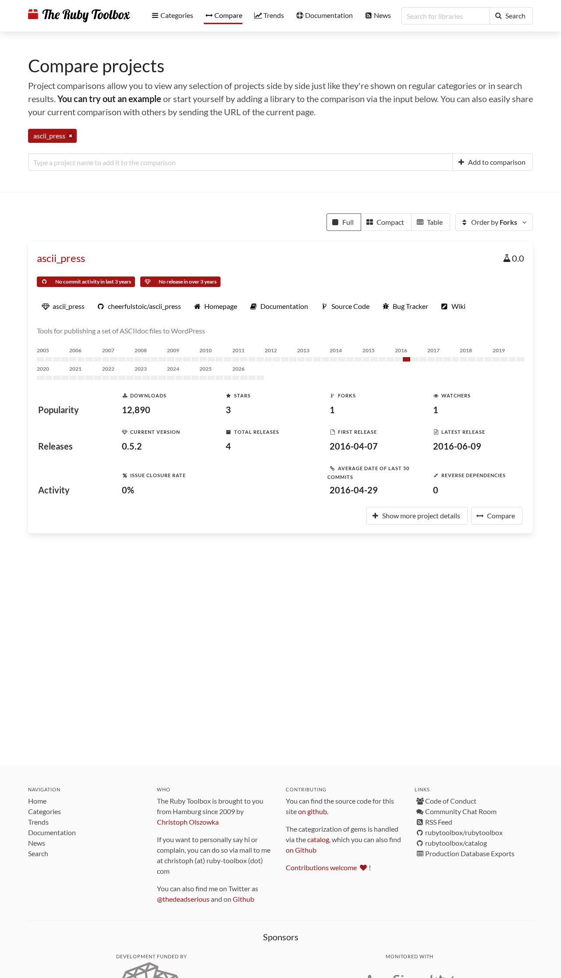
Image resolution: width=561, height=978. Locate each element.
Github (243, 899)
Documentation (52, 832)
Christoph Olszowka (188, 822)
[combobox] (240, 162)
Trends (38, 822)
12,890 (136, 409)
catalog (318, 839)
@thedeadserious (183, 899)
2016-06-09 (457, 446)
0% (128, 490)
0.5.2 (132, 446)
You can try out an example (109, 98)
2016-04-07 (354, 446)
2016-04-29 (354, 490)
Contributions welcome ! (328, 867)
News (36, 843)
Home (37, 801)
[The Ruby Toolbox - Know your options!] (79, 16)
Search (38, 853)
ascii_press (61, 258)
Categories (44, 811)
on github (312, 811)
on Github (301, 850)
